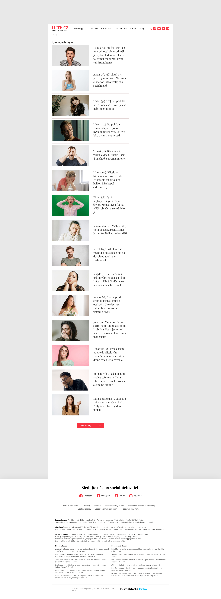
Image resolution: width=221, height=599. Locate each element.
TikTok (122, 495)
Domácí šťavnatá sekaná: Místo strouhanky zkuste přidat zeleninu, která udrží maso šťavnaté (136, 569)
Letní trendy (135, 522)
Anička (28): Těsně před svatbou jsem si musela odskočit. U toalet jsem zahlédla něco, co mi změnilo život (107, 304)
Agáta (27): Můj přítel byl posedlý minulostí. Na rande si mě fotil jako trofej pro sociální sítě (110, 80)
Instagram (105, 495)
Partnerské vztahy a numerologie (123, 527)
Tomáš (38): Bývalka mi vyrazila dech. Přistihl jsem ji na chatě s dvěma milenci (109, 154)
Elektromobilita (158, 529)
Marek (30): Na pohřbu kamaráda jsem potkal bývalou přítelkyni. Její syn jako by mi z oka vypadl (109, 129)
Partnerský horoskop (105, 520)
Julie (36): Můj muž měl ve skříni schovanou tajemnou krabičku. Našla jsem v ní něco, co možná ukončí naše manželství (110, 329)
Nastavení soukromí (130, 509)
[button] (150, 28)
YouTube (137, 495)
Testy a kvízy (119, 520)
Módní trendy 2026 (111, 522)
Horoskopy (78, 28)
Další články (85, 425)
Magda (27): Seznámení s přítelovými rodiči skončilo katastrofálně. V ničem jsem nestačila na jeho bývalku (109, 279)
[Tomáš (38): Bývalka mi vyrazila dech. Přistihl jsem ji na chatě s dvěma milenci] (70, 165)
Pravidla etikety (74, 520)
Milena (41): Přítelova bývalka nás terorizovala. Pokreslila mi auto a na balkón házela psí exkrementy (108, 179)
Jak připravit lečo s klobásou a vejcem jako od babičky (106, 539)
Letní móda (124, 522)
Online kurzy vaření (70, 505)
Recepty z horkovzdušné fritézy (113, 541)
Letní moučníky (144, 529)
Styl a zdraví (106, 28)
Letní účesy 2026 (130, 529)
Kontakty (86, 505)
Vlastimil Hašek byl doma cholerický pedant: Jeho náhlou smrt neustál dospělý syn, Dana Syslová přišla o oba (82, 550)
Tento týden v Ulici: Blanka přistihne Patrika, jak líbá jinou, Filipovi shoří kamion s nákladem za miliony (80, 571)
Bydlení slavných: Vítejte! (92, 522)
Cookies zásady (84, 509)
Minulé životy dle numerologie (97, 527)
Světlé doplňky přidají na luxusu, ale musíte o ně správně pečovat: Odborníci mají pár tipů (80, 566)
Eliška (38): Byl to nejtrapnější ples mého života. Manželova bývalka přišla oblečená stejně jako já (109, 204)
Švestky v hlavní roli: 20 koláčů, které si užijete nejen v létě (77, 541)
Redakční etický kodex (114, 505)
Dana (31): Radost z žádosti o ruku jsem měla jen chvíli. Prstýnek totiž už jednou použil (110, 404)
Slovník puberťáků (88, 520)
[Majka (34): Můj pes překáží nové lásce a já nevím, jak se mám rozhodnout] (70, 115)
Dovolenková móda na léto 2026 (110, 529)
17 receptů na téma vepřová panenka (69, 539)
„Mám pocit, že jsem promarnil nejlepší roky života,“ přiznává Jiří (136, 565)
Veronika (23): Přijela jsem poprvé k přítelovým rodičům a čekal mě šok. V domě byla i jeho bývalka (108, 354)
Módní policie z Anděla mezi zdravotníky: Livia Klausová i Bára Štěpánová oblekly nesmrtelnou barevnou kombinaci (79, 555)
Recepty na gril (147, 522)
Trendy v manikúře (76, 527)
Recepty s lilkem (131, 536)
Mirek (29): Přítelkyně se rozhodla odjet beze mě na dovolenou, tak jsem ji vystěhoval (109, 254)
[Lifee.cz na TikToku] (163, 29)
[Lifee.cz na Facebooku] (154, 29)
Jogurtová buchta (134, 539)
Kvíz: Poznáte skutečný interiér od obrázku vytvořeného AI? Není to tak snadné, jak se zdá (138, 560)
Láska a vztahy (121, 28)
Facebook (87, 495)
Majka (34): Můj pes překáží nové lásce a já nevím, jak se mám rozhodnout (109, 104)
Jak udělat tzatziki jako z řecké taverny (83, 534)
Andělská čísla (131, 520)
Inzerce (97, 505)
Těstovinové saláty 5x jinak (113, 536)
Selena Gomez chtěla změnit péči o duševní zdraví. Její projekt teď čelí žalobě (138, 555)
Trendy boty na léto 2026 (86, 529)
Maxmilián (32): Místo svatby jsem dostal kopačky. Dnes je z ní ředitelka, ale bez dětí (110, 229)
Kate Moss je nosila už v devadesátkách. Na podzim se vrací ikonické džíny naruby (137, 550)
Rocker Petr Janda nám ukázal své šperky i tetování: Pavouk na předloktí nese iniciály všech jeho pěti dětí (79, 576)
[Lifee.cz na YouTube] (167, 29)
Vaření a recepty (137, 28)
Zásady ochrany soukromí (106, 509)
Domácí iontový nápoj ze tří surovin (113, 534)
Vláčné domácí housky (92, 536)
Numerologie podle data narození (68, 522)
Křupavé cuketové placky (138, 534)
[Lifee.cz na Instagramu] (159, 29)
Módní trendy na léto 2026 (65, 529)
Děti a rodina (92, 28)
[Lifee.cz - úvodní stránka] (60, 28)
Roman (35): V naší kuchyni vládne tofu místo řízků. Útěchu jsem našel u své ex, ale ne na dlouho (109, 379)
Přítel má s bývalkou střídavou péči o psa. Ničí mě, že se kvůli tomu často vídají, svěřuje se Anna (80, 560)
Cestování (142, 520)
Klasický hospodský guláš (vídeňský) (68, 536)
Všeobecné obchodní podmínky (141, 505)
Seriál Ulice (142, 527)
